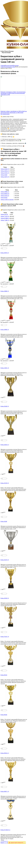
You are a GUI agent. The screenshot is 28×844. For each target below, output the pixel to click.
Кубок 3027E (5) (5, 176)
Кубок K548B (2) (5, 218)
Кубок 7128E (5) (5, 220)
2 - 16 (6, 842)
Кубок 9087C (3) (5, 791)
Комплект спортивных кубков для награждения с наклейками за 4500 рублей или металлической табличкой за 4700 (13, 93)
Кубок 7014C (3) (5, 636)
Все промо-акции (5, 114)
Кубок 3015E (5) (5, 173)
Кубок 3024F (4, 174)
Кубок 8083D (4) (5, 193)
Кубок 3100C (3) (5, 368)
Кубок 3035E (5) (5, 598)
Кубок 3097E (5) (5, 252)
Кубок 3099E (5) (5, 329)
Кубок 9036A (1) (5, 753)
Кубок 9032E (4, 197)
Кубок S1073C (4, 214)
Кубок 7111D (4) (5, 216)
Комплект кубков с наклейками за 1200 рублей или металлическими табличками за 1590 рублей (14, 112)
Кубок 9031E (4, 675)
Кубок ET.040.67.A (5, 829)
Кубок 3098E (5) (5, 191)
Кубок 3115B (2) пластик (7, 199)
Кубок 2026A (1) (5, 171)
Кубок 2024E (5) (5, 169)
